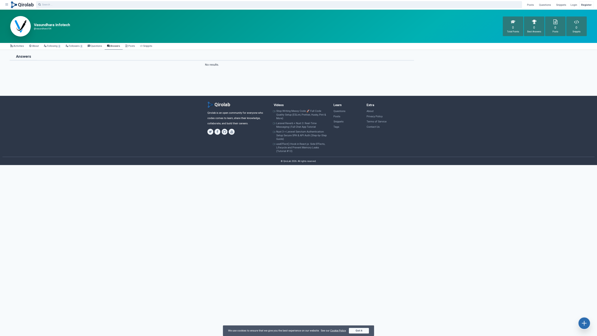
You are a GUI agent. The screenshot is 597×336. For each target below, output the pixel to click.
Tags (336, 126)
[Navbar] (6, 4)
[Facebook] (217, 132)
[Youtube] (231, 132)
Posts (530, 4)
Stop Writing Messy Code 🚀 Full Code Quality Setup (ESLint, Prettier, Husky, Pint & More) (301, 114)
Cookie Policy (338, 330)
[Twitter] (210, 132)
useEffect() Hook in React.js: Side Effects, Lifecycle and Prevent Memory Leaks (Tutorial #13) (300, 147)
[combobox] (279, 4)
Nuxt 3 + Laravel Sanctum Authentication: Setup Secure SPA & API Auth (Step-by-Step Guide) (301, 135)
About (370, 111)
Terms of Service (376, 121)
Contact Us (373, 126)
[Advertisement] (504, 74)
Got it (359, 330)
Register (586, 4)
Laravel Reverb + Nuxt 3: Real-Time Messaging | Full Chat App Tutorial (296, 125)
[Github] (224, 132)
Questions (545, 4)
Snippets (561, 4)
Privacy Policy (375, 116)
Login (574, 4)
